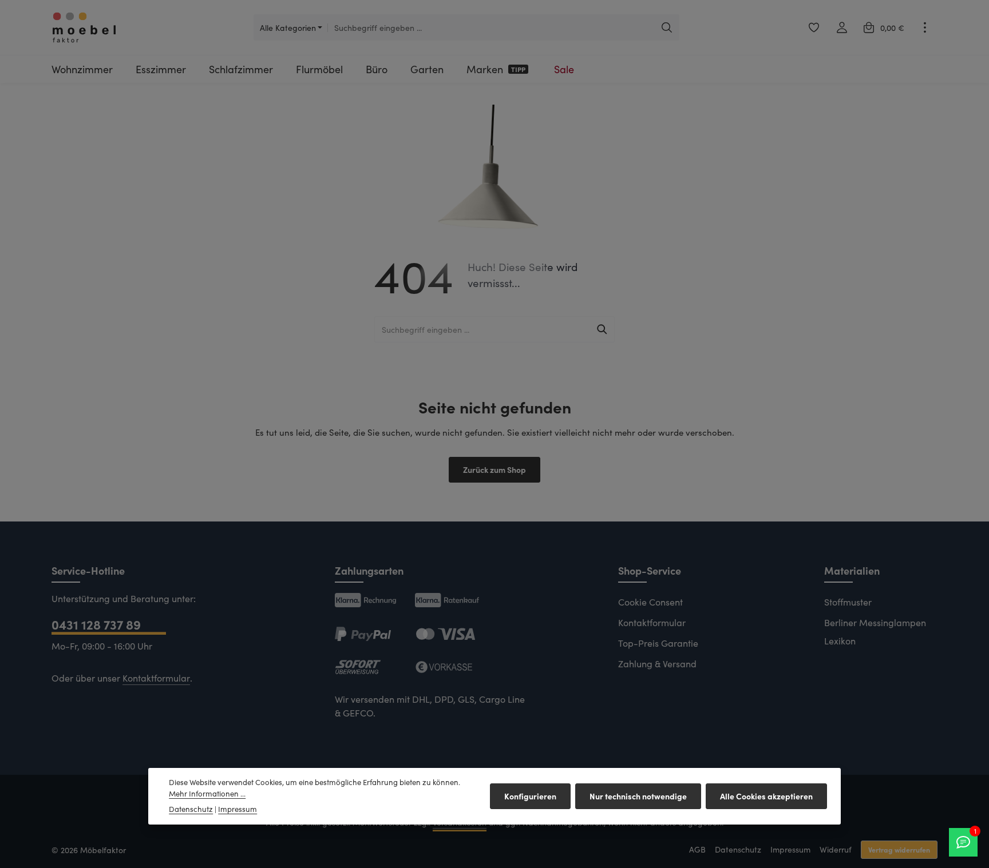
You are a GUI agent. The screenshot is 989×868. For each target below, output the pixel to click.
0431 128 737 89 (96, 624)
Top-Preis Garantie (658, 643)
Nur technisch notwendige (638, 796)
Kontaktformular (156, 678)
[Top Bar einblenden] (924, 28)
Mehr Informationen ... (207, 794)
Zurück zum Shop (494, 469)
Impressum (790, 849)
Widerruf (836, 849)
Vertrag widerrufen (899, 849)
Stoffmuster (848, 602)
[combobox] (491, 27)
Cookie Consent (650, 602)
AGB (697, 849)
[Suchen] (667, 27)
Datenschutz (738, 849)
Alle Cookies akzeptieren (766, 796)
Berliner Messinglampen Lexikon (875, 631)
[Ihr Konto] (842, 28)
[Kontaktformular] (963, 842)
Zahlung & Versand (657, 664)
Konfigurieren (530, 796)
